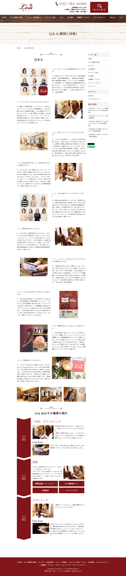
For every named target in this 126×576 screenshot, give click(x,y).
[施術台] (28, 394)
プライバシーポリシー (94, 83)
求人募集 (70, 17)
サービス (91, 65)
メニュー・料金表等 (33, 17)
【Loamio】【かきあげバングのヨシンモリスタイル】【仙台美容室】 (98, 123)
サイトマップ (92, 86)
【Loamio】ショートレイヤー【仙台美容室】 (98, 117)
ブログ (121, 17)
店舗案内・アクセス (83, 17)
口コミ (62, 17)
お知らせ (112, 17)
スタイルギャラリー (99, 17)
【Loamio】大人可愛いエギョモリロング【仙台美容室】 (98, 130)
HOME (4, 17)
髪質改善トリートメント (45, 484)
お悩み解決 (91, 69)
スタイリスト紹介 (50, 17)
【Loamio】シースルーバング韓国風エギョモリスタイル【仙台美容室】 (98, 110)
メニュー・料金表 (61, 562)
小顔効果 (45, 490)
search (2, 20)
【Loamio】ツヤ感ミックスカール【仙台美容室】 (98, 135)
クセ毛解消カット (71, 484)
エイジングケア (71, 490)
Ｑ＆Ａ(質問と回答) (16, 17)
